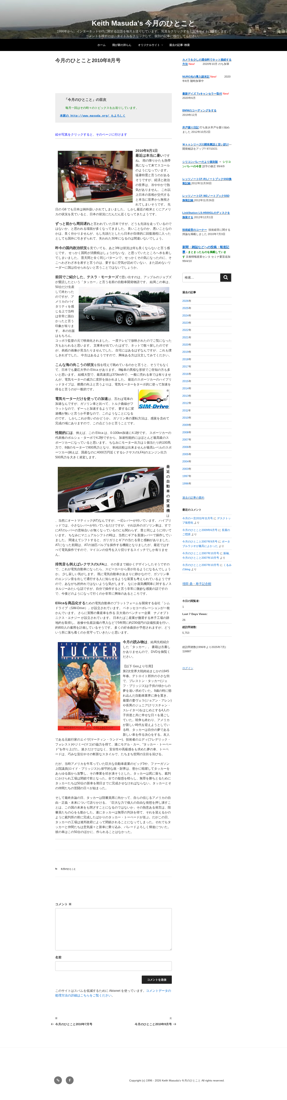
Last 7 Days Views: (195, 614)
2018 (185, 359)
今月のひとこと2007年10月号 (200, 553)
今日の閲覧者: (191, 600)
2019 (185, 351)
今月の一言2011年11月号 (197, 518)
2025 (185, 308)
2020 (185, 344)
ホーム (101, 44)
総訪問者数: (190, 627)
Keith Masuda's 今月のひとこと (143, 23)
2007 (185, 439)
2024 (185, 315)
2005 (185, 454)
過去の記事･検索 (179, 44)
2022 (185, 330)
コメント (63, 904)
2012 (185, 403)
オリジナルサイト (149, 44)
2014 (185, 388)
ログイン (187, 668)
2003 (185, 468)
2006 (185, 447)
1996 (185, 483)
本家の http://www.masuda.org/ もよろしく (93, 116)
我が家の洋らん (121, 44)
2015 (185, 381)
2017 (185, 366)
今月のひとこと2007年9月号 (199, 541)
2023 (185, 322)
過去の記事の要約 (193, 497)
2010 (185, 417)
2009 (185, 424)
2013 (185, 395)
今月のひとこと (68, 869)
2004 (185, 461)
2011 (185, 410)
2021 (185, 337)
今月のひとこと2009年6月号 (199, 530)
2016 (185, 373)
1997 (185, 476)
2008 (185, 432)
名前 (58, 957)
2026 (185, 300)
